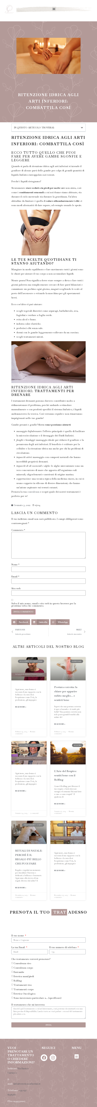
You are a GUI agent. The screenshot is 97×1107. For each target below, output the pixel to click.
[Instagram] (53, 1064)
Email (15, 576)
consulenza (33, 491)
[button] (54, 9)
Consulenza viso (22, 969)
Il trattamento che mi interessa (28, 1011)
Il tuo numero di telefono (63, 954)
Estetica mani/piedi (24, 982)
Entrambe (19, 978)
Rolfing (18, 987)
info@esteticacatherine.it (27, 1090)
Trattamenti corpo (24, 995)
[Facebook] (44, 1064)
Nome (15, 564)
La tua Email (18, 954)
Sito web (15, 588)
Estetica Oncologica (24, 1000)
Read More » (20, 707)
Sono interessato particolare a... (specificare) (37, 1004)
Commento (18, 530)
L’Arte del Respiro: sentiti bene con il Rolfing (65, 775)
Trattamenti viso (23, 991)
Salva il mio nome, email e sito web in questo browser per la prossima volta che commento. (43, 604)
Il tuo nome (18, 942)
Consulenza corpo (23, 974)
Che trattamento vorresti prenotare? (31, 965)
